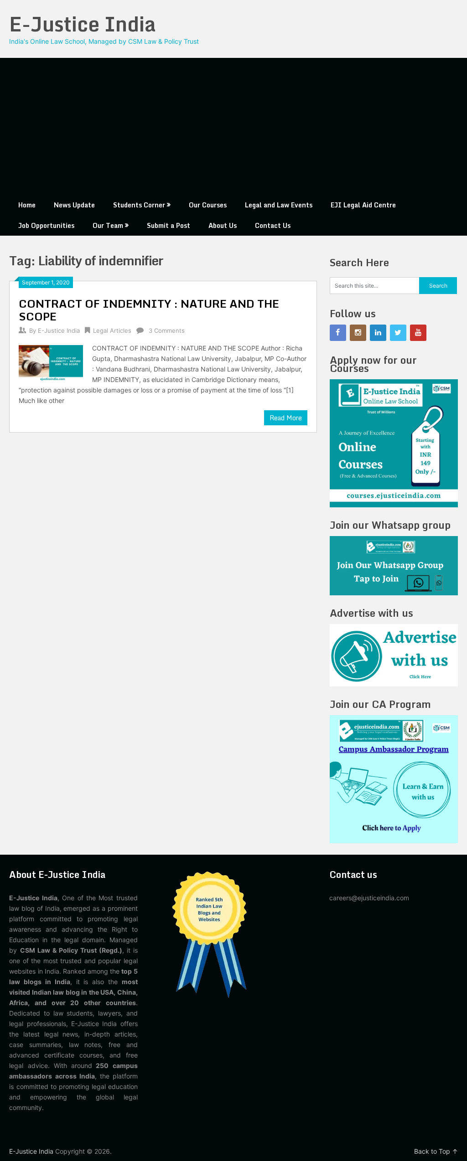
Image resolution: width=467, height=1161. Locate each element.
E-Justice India (82, 23)
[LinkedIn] (378, 333)
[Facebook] (338, 333)
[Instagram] (358, 333)
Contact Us (273, 225)
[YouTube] (418, 333)
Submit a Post (168, 225)
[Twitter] (398, 333)
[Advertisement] (234, 126)
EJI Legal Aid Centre (363, 205)
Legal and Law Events (278, 205)
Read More (286, 418)
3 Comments (167, 330)
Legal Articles (112, 330)
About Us (222, 225)
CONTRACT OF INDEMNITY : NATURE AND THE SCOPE (149, 309)
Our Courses (208, 205)
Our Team (108, 225)
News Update (74, 205)
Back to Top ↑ (436, 1151)
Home (27, 205)
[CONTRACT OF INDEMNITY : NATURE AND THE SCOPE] (51, 362)
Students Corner (139, 205)
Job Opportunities (46, 225)
